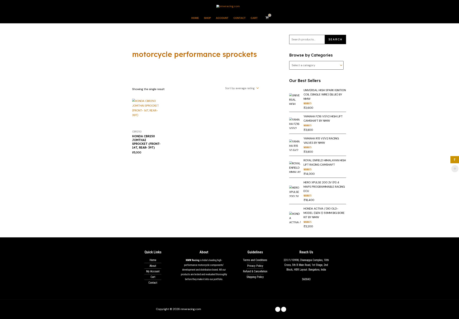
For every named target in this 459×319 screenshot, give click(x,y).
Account (222, 18)
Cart (254, 18)
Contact (239, 18)
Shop (207, 18)
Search (335, 39)
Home (195, 18)
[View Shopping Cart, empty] (267, 18)
